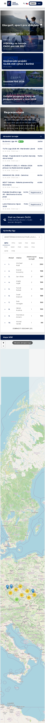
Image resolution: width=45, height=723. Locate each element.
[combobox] (22, 237)
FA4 (33, 247)
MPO (6, 243)
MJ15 (6, 251)
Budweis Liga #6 (10, 141)
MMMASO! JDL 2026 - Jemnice (15, 175)
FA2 (5, 247)
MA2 (33, 243)
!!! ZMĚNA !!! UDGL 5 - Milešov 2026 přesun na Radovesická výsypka (17, 167)
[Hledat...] (24, 3)
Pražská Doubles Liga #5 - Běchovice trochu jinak (12, 194)
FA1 (26, 243)
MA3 (12, 247)
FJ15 (13, 251)
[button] (33, 591)
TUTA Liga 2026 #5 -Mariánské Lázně (19, 149)
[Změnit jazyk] (27, 3)
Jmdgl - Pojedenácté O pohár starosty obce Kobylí (19, 157)
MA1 (20, 243)
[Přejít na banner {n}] (41, 20)
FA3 (19, 247)
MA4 (26, 247)
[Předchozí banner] (3, 15)
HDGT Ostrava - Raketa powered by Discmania (18, 183)
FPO (13, 243)
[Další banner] (41, 15)
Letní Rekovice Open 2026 (12, 205)
